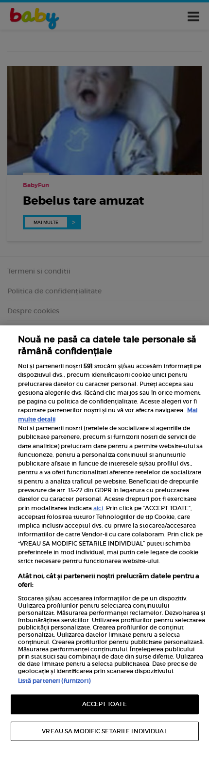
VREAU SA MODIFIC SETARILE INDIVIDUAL (104, 731)
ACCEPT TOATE (104, 704)
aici (98, 508)
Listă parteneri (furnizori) (54, 680)
